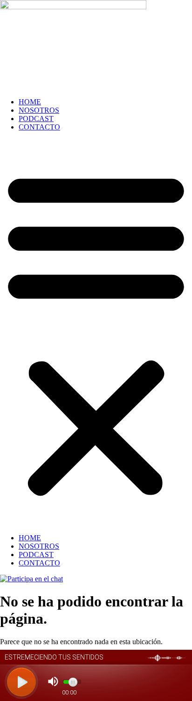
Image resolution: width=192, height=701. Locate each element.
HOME (30, 102)
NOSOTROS (39, 110)
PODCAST (36, 119)
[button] (96, 332)
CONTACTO (39, 127)
